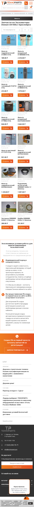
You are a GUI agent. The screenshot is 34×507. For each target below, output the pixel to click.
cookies (16, 501)
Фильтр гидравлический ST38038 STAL (24, 86)
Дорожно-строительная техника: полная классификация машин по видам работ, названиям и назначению (16, 372)
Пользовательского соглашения (10, 505)
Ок (30, 503)
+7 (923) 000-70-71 (11, 445)
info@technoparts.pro (11, 449)
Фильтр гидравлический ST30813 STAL (7, 53)
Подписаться (17, 467)
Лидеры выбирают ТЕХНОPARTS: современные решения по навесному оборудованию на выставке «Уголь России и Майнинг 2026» (17, 401)
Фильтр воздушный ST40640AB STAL (23, 53)
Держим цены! (8, 383)
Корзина (31, 8)
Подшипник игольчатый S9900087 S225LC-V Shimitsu (24, 186)
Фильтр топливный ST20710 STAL (8, 86)
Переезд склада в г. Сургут (13, 391)
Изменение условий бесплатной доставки (15, 413)
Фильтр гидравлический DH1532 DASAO (24, 152)
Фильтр (17, 18)
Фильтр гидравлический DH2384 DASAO (7, 185)
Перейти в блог (8, 421)
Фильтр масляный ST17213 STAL (8, 151)
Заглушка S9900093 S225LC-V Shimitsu (8, 219)
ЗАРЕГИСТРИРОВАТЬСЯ (15, 350)
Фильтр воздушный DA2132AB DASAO (24, 119)
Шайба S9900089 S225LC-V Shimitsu (24, 219)
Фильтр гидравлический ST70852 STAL (7, 119)
